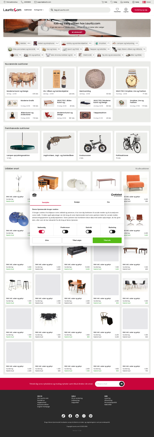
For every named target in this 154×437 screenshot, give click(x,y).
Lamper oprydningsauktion (18, 155)
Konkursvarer (85, 155)
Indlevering (75, 400)
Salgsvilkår (75, 402)
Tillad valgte (77, 240)
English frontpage (43, 407)
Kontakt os (41, 400)
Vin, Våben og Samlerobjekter (55, 91)
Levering (126, 2)
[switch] (65, 231)
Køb (106, 2)
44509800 (27, 2)
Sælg (115, 2)
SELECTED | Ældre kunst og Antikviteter (64, 102)
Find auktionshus (11, 2)
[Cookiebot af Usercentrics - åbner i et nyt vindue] (113, 195)
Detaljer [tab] (77, 202)
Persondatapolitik (110, 402)
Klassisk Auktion (43, 404)
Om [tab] (108, 202)
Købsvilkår (108, 404)
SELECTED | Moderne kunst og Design (102, 101)
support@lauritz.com (44, 2)
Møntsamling (85, 91)
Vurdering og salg (141, 10)
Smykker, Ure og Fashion (137, 101)
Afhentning (108, 400)
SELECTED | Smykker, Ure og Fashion (131, 91)
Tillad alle (107, 240)
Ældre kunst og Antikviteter (27, 113)
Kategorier (38, 10)
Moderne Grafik (27, 100)
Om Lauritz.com (42, 398)
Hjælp (137, 2)
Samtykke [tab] (45, 202)
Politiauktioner (122, 155)
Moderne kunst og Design (17, 91)
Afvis (47, 240)
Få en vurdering (77, 398)
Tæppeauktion (100, 112)
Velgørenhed (41, 402)
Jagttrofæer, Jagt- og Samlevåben (58, 155)
